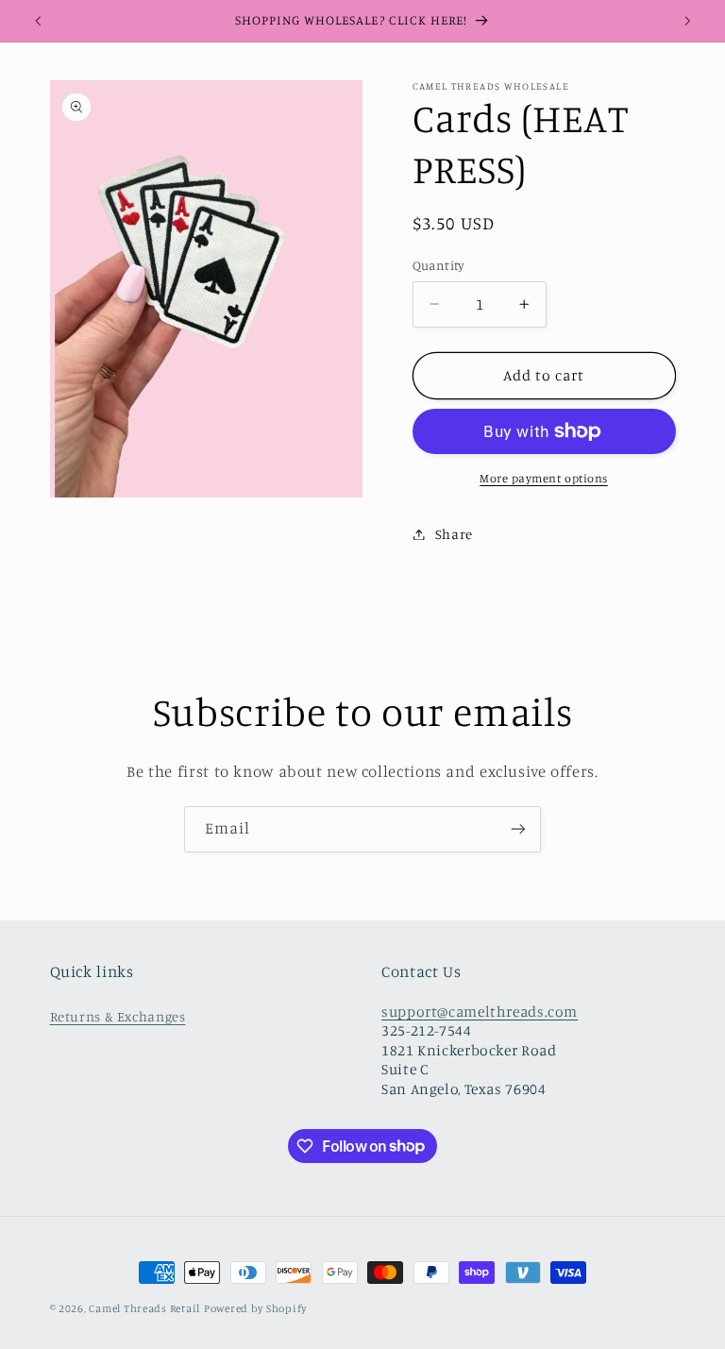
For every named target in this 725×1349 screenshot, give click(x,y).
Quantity (438, 265)
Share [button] (454, 534)
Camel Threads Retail (144, 1308)
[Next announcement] (687, 21)
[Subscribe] (518, 829)
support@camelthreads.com (479, 1011)
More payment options (544, 478)
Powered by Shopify (255, 1308)
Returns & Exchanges (118, 1016)
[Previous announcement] (38, 21)
